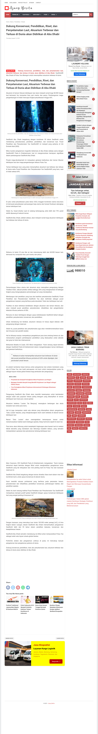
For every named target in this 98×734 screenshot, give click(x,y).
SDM (69, 428)
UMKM (69, 387)
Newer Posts (9, 638)
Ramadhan (87, 380)
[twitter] (13, 587)
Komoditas (71, 422)
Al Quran (70, 412)
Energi (90, 403)
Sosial (53, 14)
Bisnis (69, 374)
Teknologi (15, 14)
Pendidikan (87, 390)
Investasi (81, 409)
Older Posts (60, 638)
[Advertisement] (34, 54)
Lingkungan (77, 380)
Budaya (84, 406)
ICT (77, 377)
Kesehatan (71, 377)
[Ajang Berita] (19, 8)
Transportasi (87, 387)
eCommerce (71, 393)
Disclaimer (13, 2)
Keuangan (84, 396)
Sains (74, 415)
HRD (69, 415)
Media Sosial (71, 418)
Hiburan (86, 425)
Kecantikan (83, 399)
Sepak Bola (79, 425)
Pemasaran (77, 387)
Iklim (77, 396)
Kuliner (83, 377)
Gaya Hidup (36, 14)
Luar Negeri (80, 393)
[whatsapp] (23, 587)
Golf (76, 399)
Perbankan (80, 422)
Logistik (78, 412)
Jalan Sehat (71, 489)
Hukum (89, 409)
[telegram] (28, 587)
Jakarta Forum (72, 469)
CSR (85, 403)
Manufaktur (86, 412)
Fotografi (71, 396)
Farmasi (78, 390)
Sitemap (31, 2)
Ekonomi (70, 384)
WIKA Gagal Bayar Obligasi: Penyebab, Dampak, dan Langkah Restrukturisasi (83, 216)
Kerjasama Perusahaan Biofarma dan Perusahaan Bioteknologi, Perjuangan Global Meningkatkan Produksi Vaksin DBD (83, 142)
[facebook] (8, 587)
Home (6, 2)
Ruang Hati (81, 418)
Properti (70, 425)
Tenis (69, 431)
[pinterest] (18, 587)
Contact (38, 2)
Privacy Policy (22, 2)
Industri (77, 384)
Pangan (88, 393)
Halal (69, 406)
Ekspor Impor (72, 403)
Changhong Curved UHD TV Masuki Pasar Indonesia (83, 154)
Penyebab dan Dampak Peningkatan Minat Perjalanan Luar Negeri (31, 379)
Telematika (81, 415)
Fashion (70, 399)
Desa (79, 403)
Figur (45, 14)
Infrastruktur (72, 409)
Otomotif (76, 406)
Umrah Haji (83, 428)
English (89, 418)
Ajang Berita (51, 703)
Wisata (70, 380)
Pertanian (86, 384)
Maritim (75, 428)
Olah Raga (26, 14)
